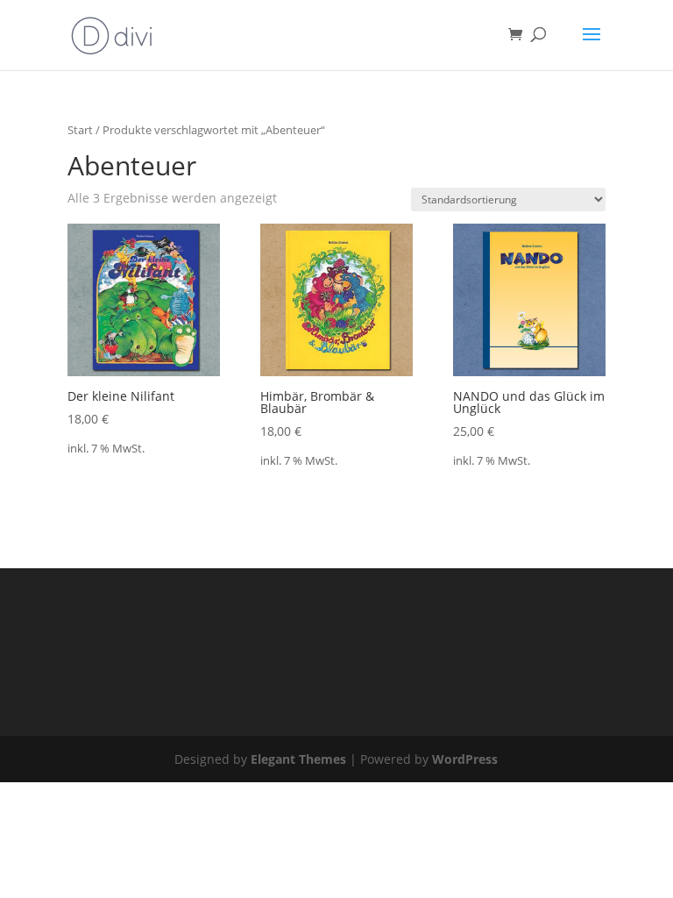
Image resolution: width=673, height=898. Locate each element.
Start (80, 130)
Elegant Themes (298, 759)
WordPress (465, 759)
